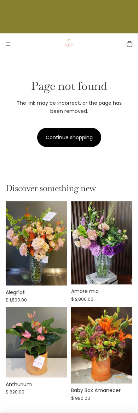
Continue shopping (69, 137)
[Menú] (8, 44)
